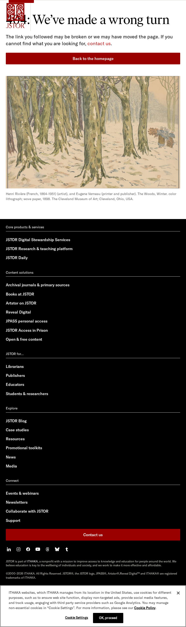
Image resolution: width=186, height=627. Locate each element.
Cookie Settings (76, 617)
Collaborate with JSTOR (27, 511)
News (11, 457)
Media (11, 466)
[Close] (178, 593)
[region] (93, 606)
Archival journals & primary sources (38, 284)
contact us (99, 43)
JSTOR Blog (16, 420)
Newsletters (17, 502)
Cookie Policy (144, 608)
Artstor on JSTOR (21, 303)
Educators (15, 384)
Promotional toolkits (24, 447)
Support (13, 520)
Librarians (15, 366)
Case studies (17, 429)
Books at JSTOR (20, 294)
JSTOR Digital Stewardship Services (38, 239)
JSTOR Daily (17, 257)
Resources (15, 438)
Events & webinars (22, 493)
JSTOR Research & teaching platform (39, 248)
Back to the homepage (93, 58)
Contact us (93, 534)
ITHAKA (32, 561)
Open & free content (24, 339)
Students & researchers (27, 393)
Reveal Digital (18, 312)
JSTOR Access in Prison (27, 330)
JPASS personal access (26, 321)
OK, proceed (108, 618)
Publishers (15, 375)
